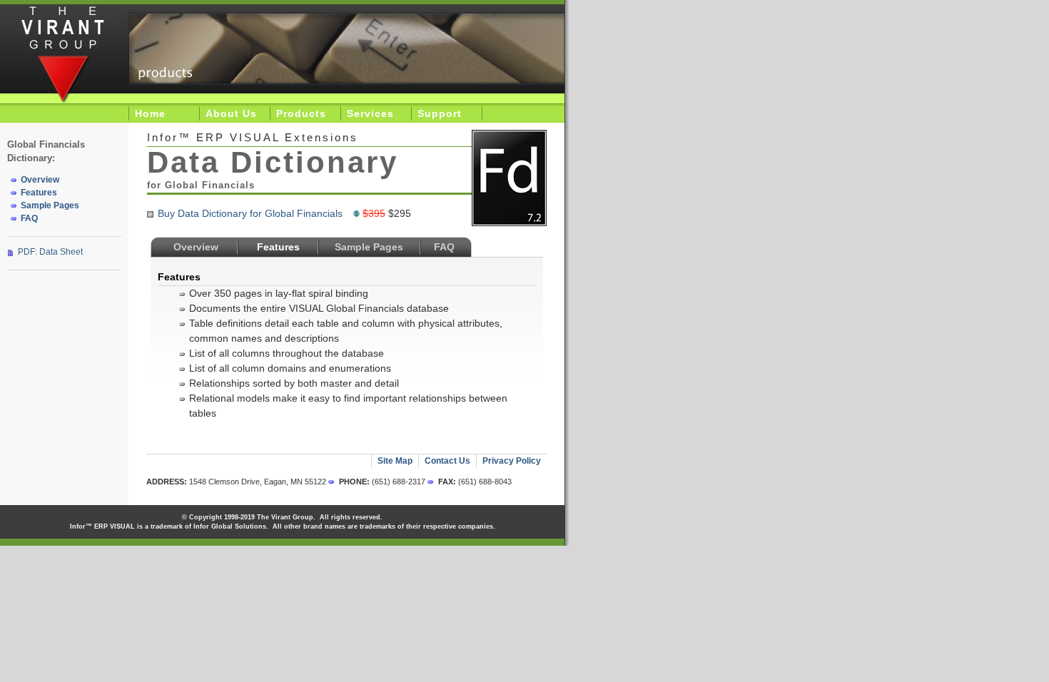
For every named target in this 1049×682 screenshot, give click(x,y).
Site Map (394, 461)
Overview (195, 247)
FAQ (444, 247)
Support (439, 113)
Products (301, 113)
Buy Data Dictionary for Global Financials (250, 213)
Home (150, 113)
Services (370, 113)
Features (39, 193)
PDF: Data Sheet (50, 252)
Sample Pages (369, 247)
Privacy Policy (511, 461)
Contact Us (447, 461)
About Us (231, 113)
